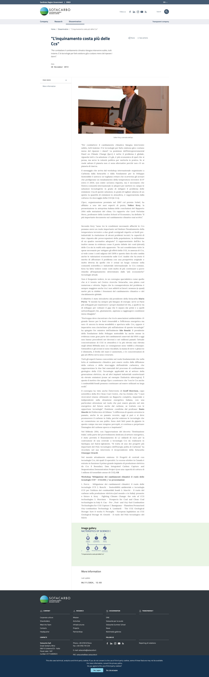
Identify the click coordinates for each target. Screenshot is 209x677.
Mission (76, 617)
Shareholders (45, 621)
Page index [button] (47, 80)
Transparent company (161, 21)
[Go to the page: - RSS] (145, 11)
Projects (76, 628)
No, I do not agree (112, 670)
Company (44, 21)
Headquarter (44, 631)
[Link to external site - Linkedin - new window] (134, 11)
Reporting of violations (147, 643)
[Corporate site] (55, 11)
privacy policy (117, 663)
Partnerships (78, 631)
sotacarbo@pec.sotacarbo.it (87, 654)
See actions (143, 38)
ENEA (68, 2)
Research (58, 21)
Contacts (43, 628)
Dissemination (75, 21)
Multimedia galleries (113, 631)
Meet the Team (45, 624)
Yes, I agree (97, 670)
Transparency (147, 611)
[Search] (166, 11)
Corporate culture (46, 617)
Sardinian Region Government (51, 2)
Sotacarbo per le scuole (114, 621)
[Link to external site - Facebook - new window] (130, 11)
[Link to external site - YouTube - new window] (141, 11)
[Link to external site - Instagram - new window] (138, 11)
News (108, 628)
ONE (107, 617)
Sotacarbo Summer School (116, 624)
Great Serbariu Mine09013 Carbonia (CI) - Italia (50, 647)
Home (53, 29)
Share (132, 38)
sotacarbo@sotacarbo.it (87, 650)
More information (49, 86)
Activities (76, 621)
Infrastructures (78, 624)
